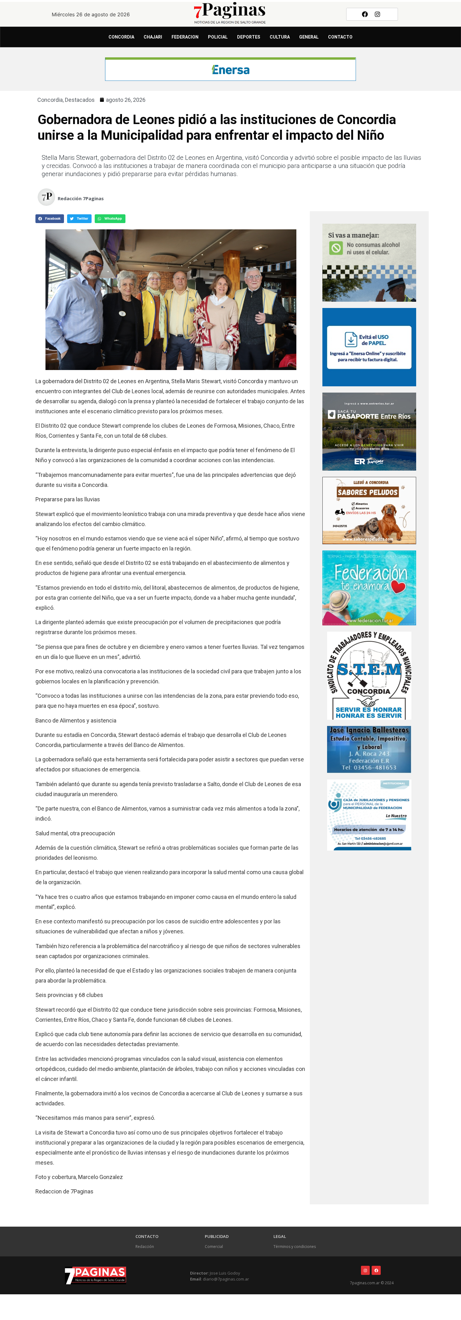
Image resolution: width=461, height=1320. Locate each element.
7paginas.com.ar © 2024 (372, 1283)
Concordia (121, 36)
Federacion (185, 36)
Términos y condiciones (294, 1246)
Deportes (248, 36)
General (309, 36)
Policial (218, 36)
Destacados (80, 100)
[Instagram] (377, 14)
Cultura (280, 36)
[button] (49, 218)
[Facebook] (364, 14)
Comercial (214, 1246)
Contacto (340, 36)
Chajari (153, 36)
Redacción (144, 1246)
